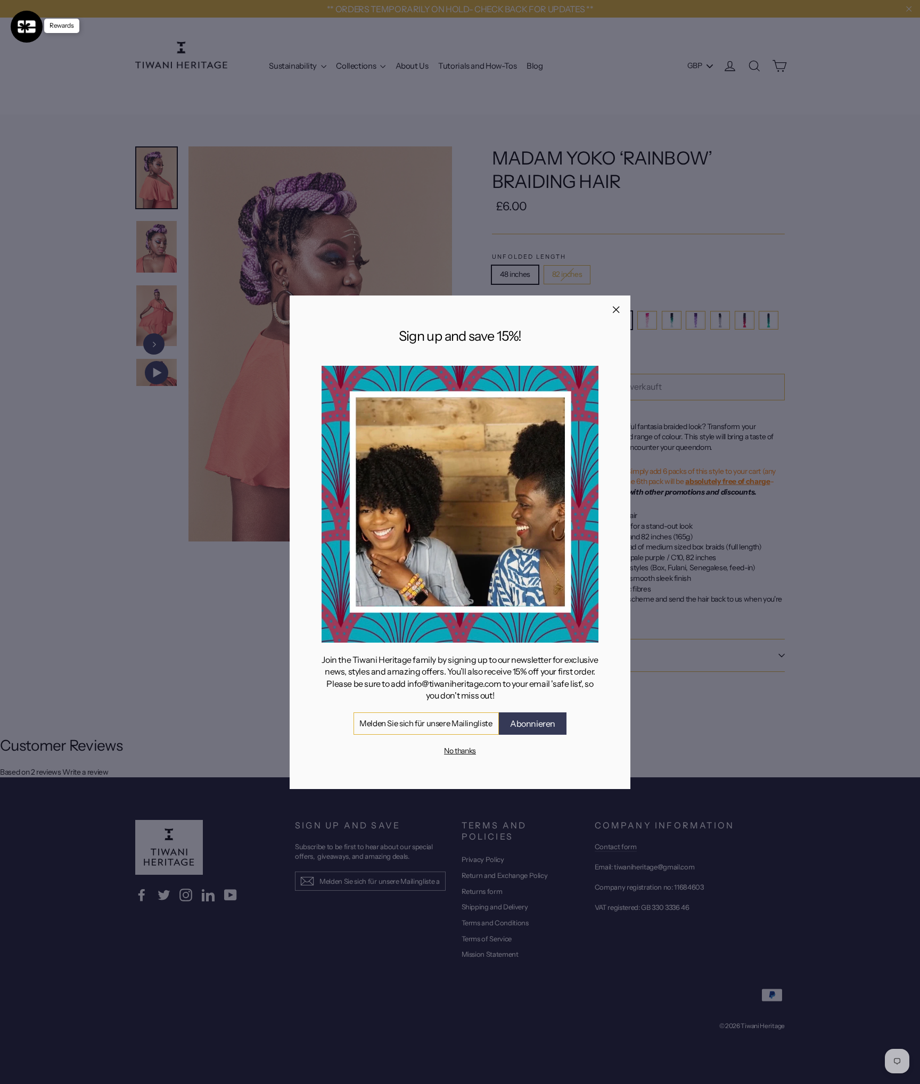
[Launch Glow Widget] (27, 27)
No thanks (460, 750)
